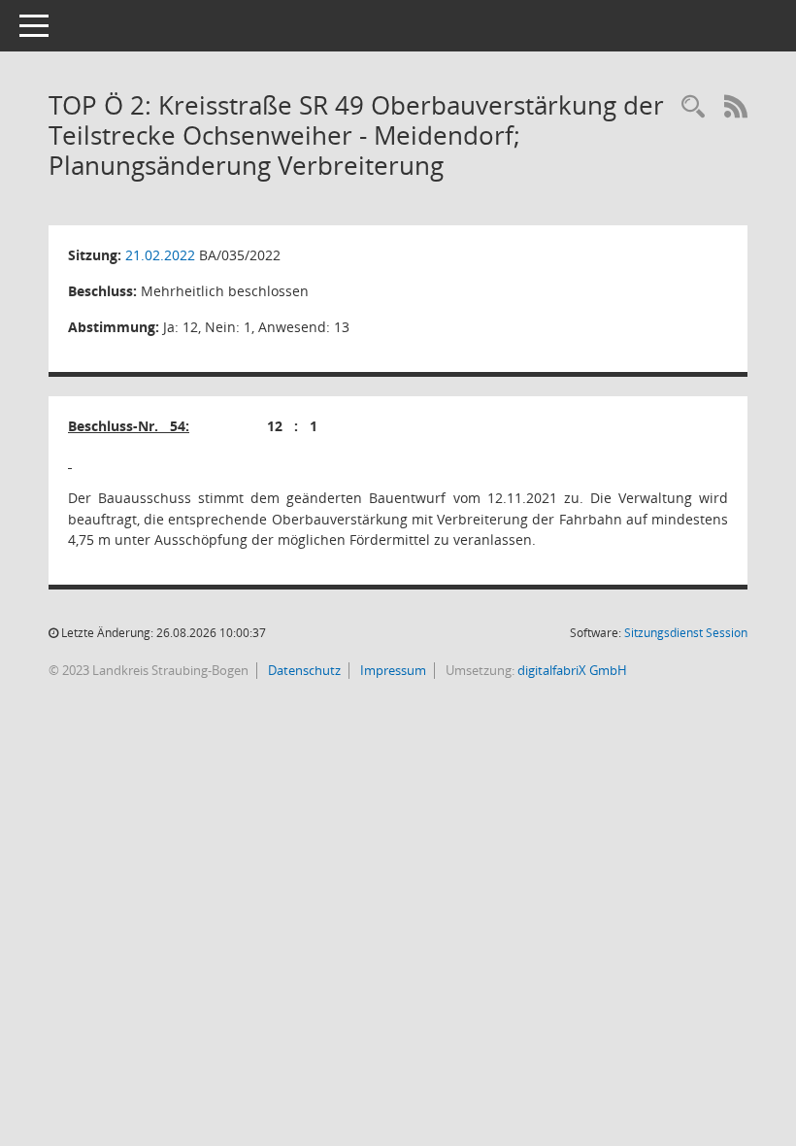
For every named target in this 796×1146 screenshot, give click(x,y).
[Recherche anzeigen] (693, 107)
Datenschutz (303, 670)
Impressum (391, 670)
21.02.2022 (160, 255)
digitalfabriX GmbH (572, 670)
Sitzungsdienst (685, 632)
